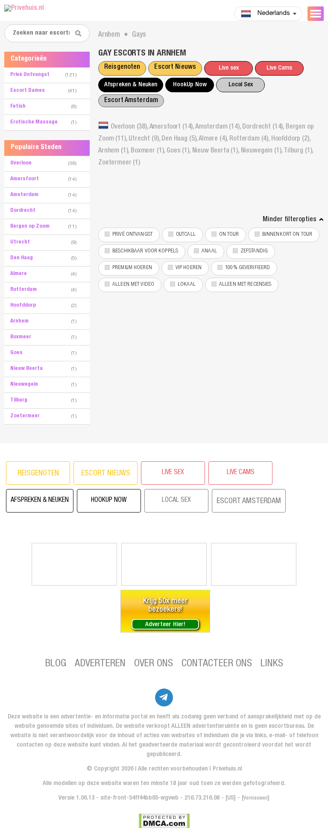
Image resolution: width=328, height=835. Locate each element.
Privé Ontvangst (132, 234)
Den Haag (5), (180, 139)
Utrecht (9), (145, 139)
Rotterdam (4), (250, 139)
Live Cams (279, 68)
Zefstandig (254, 251)
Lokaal (187, 284)
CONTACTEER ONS (217, 664)
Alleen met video (133, 284)
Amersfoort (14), (172, 127)
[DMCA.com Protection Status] (164, 821)
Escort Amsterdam (131, 100)
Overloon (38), (130, 127)
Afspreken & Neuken (130, 85)
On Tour (229, 234)
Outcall (186, 234)
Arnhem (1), (114, 151)
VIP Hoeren (189, 268)
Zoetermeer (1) (119, 163)
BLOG (55, 664)
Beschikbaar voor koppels (145, 251)
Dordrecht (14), (263, 127)
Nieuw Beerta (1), (216, 151)
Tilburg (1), (298, 151)
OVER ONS (153, 664)
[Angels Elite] (74, 564)
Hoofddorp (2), (290, 139)
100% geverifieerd (247, 268)
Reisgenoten (122, 67)
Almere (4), (214, 139)
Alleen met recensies (245, 284)
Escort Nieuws (175, 67)
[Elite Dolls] (164, 564)
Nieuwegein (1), (262, 151)
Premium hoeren (132, 268)
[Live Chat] (254, 564)
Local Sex (240, 85)
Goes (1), (179, 151)
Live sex (229, 68)
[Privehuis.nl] (57, 9)
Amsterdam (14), (218, 127)
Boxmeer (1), (149, 151)
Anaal (209, 251)
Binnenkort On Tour (287, 234)
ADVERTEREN (100, 664)
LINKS (272, 664)
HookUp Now (190, 85)
